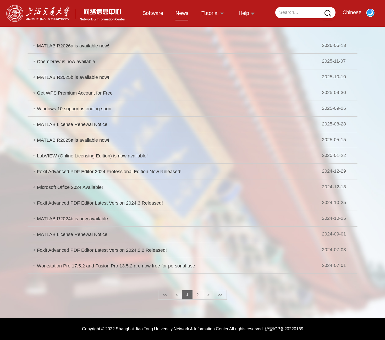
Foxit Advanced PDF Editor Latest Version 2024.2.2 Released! (102, 250)
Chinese (352, 12)
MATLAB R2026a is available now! (73, 45)
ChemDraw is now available (66, 61)
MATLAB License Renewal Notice (72, 124)
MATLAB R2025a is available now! (73, 140)
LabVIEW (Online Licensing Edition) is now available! (92, 155)
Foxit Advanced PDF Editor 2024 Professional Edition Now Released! (109, 171)
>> (220, 295)
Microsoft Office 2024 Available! (70, 187)
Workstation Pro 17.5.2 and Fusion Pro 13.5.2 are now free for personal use (116, 265)
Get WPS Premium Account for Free (75, 93)
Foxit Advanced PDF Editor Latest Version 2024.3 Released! (100, 203)
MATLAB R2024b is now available (72, 218)
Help (245, 13)
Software (152, 13)
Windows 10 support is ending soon (74, 108)
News (181, 13)
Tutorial (210, 13)
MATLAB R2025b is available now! (73, 77)
